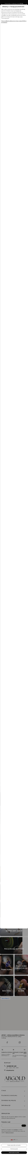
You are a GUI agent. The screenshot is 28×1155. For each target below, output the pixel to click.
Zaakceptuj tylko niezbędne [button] (14, 1145)
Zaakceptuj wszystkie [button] (14, 1152)
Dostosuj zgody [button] (14, 1149)
